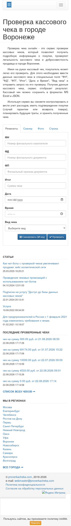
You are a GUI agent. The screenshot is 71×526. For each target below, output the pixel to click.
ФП (7, 165)
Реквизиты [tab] (11, 128)
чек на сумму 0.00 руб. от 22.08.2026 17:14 (29, 381)
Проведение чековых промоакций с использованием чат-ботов (25, 279)
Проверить (58, 236)
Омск (6, 434)
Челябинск (9, 415)
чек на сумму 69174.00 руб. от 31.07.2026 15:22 (32, 349)
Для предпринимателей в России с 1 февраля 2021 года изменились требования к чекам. (35, 318)
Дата (8, 193)
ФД (7, 151)
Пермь (7, 422)
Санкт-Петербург (13, 426)
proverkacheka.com (20, 477)
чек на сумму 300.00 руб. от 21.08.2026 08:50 (31, 339)
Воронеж (8, 441)
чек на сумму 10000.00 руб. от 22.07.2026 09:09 (32, 360)
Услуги (7, 306)
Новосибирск (11, 445)
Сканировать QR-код (33, 236)
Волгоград (9, 460)
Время (9, 208)
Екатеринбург (11, 411)
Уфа (5, 437)
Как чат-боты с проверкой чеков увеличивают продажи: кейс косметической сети (31, 265)
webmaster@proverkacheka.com (34, 481)
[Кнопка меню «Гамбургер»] (61, 5)
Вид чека (11, 222)
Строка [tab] (53, 128)
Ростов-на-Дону (12, 418)
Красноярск (10, 456)
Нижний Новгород (14, 430)
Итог (8, 179)
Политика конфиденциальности (25, 484)
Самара (8, 453)
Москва (7, 407)
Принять (35, 522)
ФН (7, 137)
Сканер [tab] (27, 128)
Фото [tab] (41, 128)
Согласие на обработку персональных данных (34, 488)
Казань (7, 449)
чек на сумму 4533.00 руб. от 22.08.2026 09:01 (32, 370)
